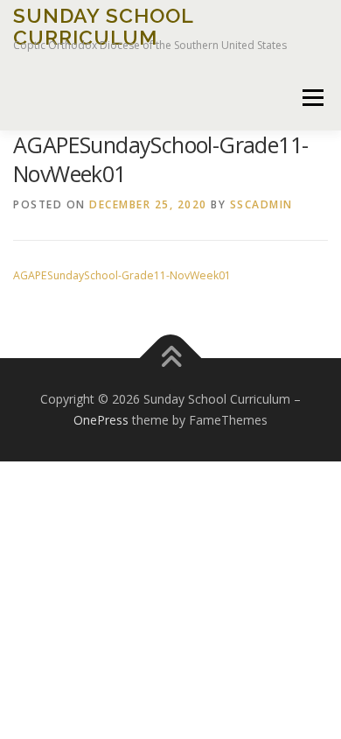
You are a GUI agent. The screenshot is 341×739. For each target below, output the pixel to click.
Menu (311, 97)
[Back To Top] (171, 358)
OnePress (101, 420)
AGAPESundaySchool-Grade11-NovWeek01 (122, 275)
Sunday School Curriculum (103, 26)
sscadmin (261, 204)
